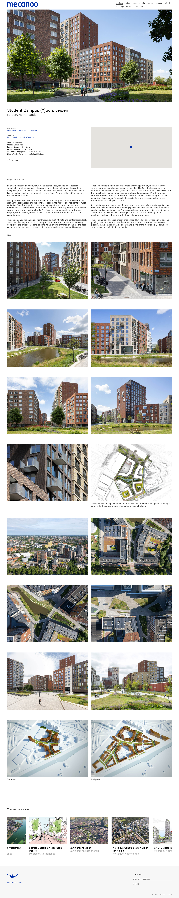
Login (147, 894)
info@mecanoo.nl (14, 883)
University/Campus (26, 137)
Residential (12, 137)
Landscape (32, 131)
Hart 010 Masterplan (116, 848)
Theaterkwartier (155, 848)
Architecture (12, 131)
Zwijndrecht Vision (33, 848)
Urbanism (23, 131)
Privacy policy (166, 894)
